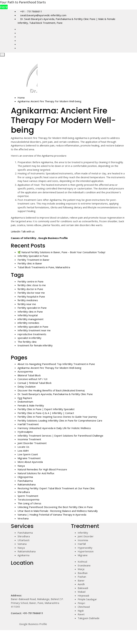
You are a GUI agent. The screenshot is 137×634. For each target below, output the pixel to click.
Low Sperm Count (28, 454)
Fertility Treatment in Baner (33, 259)
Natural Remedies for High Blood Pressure (42, 469)
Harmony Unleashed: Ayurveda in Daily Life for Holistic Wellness (54, 428)
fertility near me (27, 304)
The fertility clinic (27, 341)
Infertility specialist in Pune (33, 326)
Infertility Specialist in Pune (33, 256)
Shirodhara (24, 492)
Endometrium (25, 401)
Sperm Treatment (28, 495)
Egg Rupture (25, 398)
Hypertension (86, 551)
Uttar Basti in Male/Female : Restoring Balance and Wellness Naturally (58, 511)
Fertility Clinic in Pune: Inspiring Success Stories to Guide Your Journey (57, 416)
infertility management (30, 319)
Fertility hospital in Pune (31, 296)
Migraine (83, 555)
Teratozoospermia (28, 499)
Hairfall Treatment (28, 424)
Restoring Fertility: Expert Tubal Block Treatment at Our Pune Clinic (56, 488)
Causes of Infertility (23, 238)
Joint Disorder (86, 536)
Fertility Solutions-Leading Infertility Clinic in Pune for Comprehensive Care (60, 420)
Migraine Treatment (29, 458)
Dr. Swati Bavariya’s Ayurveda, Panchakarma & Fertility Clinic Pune (55, 394)
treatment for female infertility (35, 345)
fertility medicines (28, 300)
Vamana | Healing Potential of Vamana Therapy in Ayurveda (52, 514)
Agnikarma (23, 555)
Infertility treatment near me (34, 330)
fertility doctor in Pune (30, 289)
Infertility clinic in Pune (30, 311)
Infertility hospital (28, 315)
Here (4, 7)
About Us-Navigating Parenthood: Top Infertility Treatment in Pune (56, 364)
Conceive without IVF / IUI (32, 379)
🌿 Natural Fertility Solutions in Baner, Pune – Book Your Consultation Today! (61, 252)
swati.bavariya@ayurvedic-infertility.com (43, 15)
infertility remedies (28, 322)
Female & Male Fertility (31, 405)
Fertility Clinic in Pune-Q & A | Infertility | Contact (46, 413)
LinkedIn (15, 231)
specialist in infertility (29, 338)
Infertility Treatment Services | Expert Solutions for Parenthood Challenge (60, 435)
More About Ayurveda (30, 461)
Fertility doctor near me (31, 292)
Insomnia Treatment (29, 439)
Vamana (22, 543)
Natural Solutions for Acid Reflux (36, 473)
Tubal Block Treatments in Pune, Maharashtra (44, 267)
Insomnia (83, 540)
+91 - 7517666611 (31, 11)
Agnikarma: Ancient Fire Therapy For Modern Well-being (49, 367)
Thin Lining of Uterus (29, 503)
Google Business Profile (53, 238)
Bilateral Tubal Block (29, 375)
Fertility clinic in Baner (30, 263)
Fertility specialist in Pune (32, 307)
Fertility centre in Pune (30, 281)
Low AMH (23, 450)
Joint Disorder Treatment (32, 443)
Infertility (83, 532)
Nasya (21, 465)
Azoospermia (25, 371)
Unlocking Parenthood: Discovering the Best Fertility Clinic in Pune (55, 507)
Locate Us (23, 446)
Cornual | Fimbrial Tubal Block (34, 383)
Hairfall (82, 543)
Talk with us (28, 231)
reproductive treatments (32, 334)
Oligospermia (25, 477)
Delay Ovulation (27, 386)
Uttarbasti (23, 540)
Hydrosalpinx (25, 431)
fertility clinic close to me (32, 285)
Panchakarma (25, 480)
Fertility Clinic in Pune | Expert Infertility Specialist (46, 409)
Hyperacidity (85, 547)
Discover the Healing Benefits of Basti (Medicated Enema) (51, 390)
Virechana (23, 518)
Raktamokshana (27, 484)
